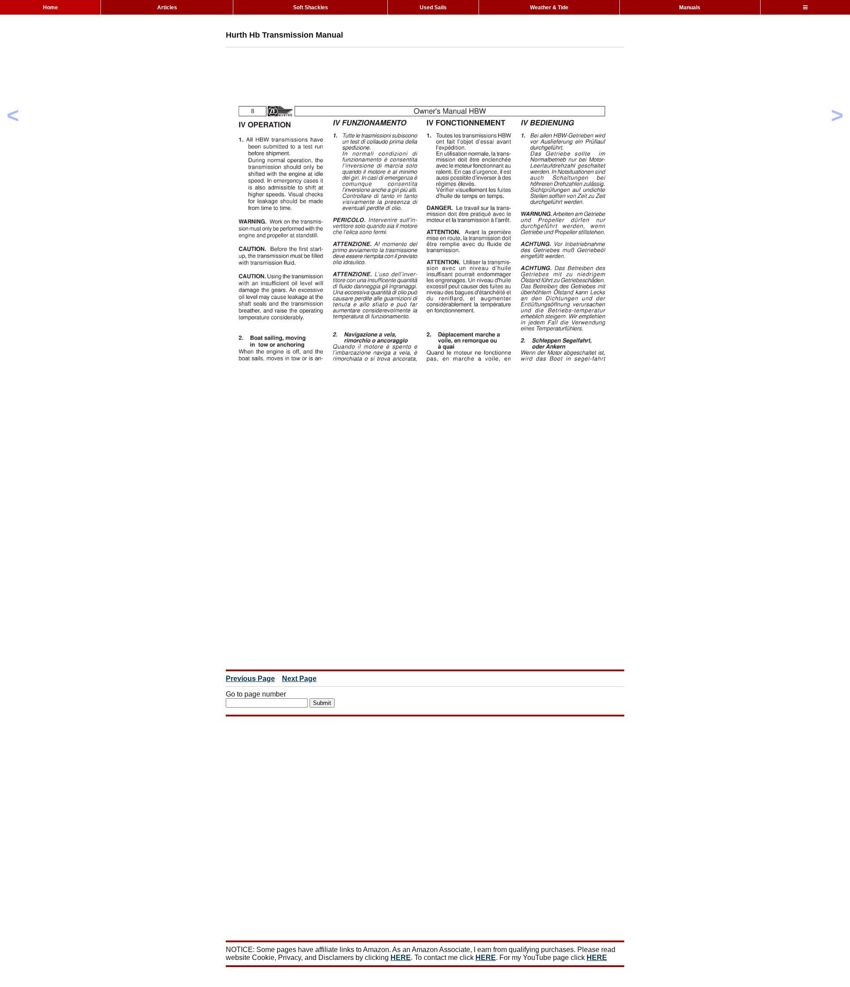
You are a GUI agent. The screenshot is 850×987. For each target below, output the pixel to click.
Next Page (299, 678)
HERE (400, 957)
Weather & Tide (549, 7)
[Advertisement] (387, 74)
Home (50, 7)
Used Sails (433, 7)
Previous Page (250, 678)
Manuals (689, 7)
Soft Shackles (310, 7)
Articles (167, 7)
